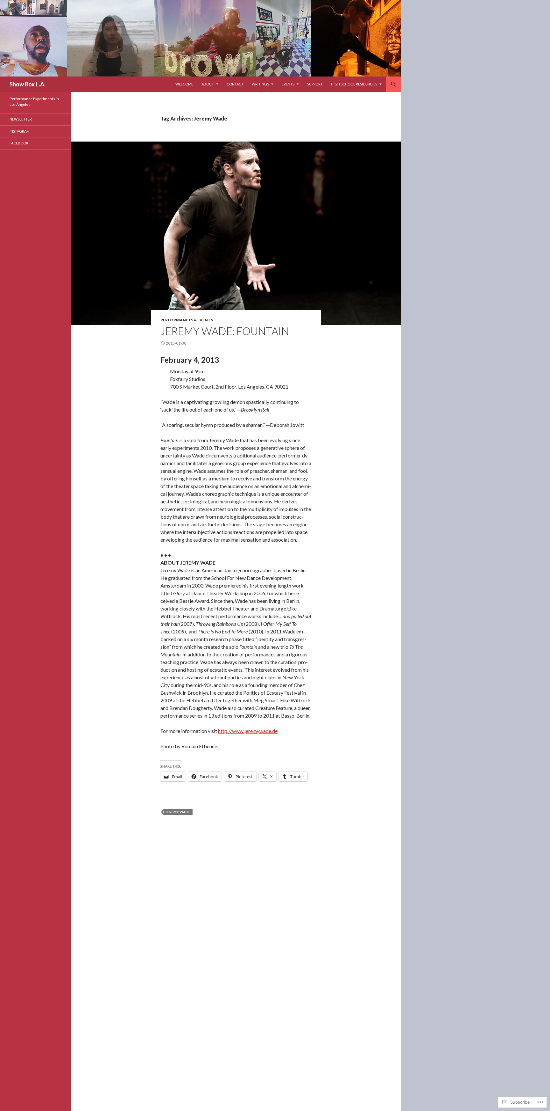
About (207, 84)
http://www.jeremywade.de (248, 731)
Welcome (184, 84)
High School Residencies (354, 84)
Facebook (19, 143)
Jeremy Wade (178, 812)
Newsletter (21, 119)
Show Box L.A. (28, 84)
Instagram (20, 131)
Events (288, 84)
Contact (235, 84)
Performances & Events (186, 320)
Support (315, 84)
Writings (260, 84)
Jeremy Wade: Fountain (224, 331)
